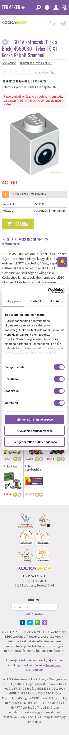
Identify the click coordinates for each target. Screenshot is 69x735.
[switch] (59, 379)
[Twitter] (30, 622)
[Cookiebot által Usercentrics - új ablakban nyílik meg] (49, 290)
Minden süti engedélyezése (34, 419)
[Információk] (47, 9)
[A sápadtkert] (13, 481)
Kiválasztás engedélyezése (35, 430)
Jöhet (29, 614)
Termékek (11, 7)
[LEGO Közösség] (64, 9)
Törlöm (39, 614)
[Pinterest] (45, 622)
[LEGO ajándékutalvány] (34, 481)
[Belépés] (56, 9)
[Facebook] (23, 622)
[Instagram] (38, 622)
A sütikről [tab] (56, 301)
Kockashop (9, 63)
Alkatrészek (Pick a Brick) (36, 63)
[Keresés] (38, 9)
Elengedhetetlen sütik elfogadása (34, 442)
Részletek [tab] (35, 301)
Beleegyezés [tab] (12, 301)
